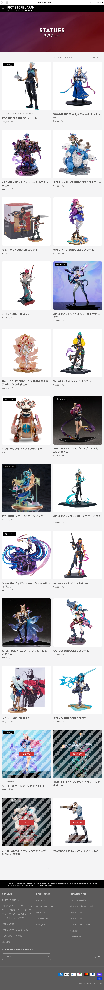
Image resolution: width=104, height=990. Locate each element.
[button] (83, 2)
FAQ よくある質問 (78, 900)
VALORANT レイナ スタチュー (71, 583)
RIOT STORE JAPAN (12, 935)
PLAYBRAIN (98, 984)
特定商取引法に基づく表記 (82, 906)
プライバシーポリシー (80, 924)
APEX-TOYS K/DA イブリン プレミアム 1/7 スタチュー (75, 450)
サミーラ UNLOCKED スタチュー (21, 249)
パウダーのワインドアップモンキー (22, 448)
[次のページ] (63, 868)
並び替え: (57, 57)
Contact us (75, 936)
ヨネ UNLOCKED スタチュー (18, 313)
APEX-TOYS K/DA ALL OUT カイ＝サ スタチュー (76, 315)
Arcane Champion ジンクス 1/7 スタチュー (25, 184)
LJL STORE (7, 941)
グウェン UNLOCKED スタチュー (72, 718)
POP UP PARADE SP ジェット (19, 118)
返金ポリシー (76, 912)
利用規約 (74, 930)
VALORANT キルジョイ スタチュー (73, 381)
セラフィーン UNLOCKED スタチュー (75, 249)
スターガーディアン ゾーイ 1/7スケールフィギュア (26, 585)
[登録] (48, 956)
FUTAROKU (8, 923)
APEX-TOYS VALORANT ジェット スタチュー (77, 517)
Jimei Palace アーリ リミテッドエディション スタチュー (25, 852)
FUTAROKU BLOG (44, 906)
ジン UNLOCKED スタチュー (18, 718)
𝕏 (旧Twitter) (42, 918)
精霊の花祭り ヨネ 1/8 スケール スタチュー (76, 116)
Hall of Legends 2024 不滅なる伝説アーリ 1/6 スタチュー (25, 383)
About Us (40, 900)
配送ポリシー (76, 918)
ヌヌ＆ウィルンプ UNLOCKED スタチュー (77, 182)
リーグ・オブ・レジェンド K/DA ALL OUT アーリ (23, 787)
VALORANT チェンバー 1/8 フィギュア (75, 850)
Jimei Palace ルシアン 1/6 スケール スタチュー (76, 784)
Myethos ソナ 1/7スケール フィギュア (25, 515)
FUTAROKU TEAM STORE (15, 929)
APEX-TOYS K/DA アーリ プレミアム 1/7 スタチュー (25, 652)
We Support (42, 912)
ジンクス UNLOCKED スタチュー (72, 650)
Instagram (41, 924)
